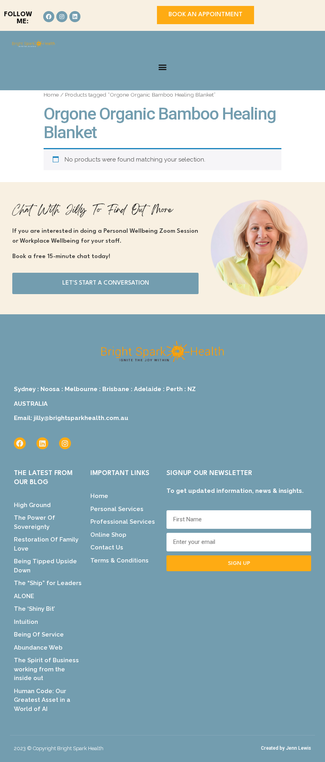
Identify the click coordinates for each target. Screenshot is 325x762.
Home (51, 94)
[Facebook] (48, 16)
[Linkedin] (74, 16)
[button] (162, 67)
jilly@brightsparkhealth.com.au (81, 418)
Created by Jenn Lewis (286, 748)
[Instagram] (61, 16)
